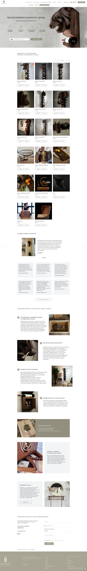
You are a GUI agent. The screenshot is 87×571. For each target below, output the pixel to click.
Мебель (46, 560)
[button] (81, 2)
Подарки (46, 562)
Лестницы (47, 558)
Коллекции (47, 564)
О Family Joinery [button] (28, 2)
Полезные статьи (70, 562)
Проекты (46, 568)
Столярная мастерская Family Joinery (23, 549)
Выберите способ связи (49, 529)
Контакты (59, 2)
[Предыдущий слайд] (2, 247)
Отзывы (54, 2)
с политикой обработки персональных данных (56, 540)
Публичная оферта (70, 566)
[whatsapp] (75, 2)
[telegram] (73, 2)
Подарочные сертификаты (49, 566)
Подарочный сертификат (46, 2)
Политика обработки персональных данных (75, 568)
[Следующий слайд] (84, 247)
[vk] (71, 2)
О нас (68, 558)
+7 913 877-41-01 (21, 531)
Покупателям (36, 2)
